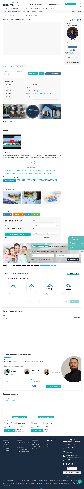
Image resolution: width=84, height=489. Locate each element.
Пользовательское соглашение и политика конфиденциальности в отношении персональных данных (42, 488)
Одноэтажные (6, 442)
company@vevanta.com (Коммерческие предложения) (73, 456)
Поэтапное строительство (47, 180)
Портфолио (33, 11)
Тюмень (48, 446)
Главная (4, 15)
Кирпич (35, 91)
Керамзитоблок (37, 93)
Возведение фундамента (23, 451)
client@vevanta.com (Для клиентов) (71, 452)
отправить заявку (73, 259)
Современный (44, 98)
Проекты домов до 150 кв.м (9, 456)
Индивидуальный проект (53, 73)
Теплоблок (49, 93)
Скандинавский (52, 98)
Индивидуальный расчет (17, 234)
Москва (48, 444)
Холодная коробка (9, 180)
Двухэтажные (6, 444)
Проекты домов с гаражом (9, 448)
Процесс (40, 11)
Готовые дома (26, 11)
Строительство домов (22, 449)
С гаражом (5, 399)
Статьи (33, 442)
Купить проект (33, 73)
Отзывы (73, 11)
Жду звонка (72, 46)
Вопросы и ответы (36, 444)
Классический (36, 98)
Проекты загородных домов (15, 15)
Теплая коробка (23, 180)
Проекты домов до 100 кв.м (9, 453)
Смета (41, 73)
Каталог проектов (16, 11)
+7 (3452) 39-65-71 (53, 3)
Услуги (4, 11)
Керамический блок (47, 91)
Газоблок (39, 91)
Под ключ (33, 180)
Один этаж (12, 399)
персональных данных (74, 53)
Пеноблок (43, 93)
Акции (9, 11)
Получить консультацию (53, 386)
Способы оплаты (36, 446)
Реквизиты (34, 448)
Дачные (4, 446)
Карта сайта (66, 476)
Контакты (78, 11)
